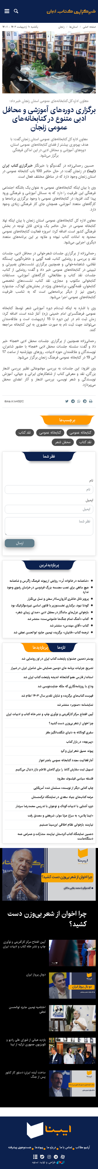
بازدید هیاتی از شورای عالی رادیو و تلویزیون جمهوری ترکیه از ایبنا (26, 1042)
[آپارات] (63, 1157)
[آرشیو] (35, 1157)
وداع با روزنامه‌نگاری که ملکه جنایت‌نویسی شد (65, 686)
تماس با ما (66, 1147)
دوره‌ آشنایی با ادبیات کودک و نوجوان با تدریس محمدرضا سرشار (54, 806)
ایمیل (89, 500)
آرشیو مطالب (83, 1147)
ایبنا (71, 15)
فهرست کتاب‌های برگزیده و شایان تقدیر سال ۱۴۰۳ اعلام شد (57, 695)
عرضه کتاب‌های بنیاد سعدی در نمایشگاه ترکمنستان (62, 797)
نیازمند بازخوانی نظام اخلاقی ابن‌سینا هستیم (66, 824)
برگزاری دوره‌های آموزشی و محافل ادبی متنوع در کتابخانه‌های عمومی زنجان (49, 119)
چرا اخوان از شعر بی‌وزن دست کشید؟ (71, 723)
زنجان (61, 27)
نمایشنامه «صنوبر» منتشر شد (75, 704)
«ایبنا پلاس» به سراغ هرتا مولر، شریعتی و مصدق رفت (60, 815)
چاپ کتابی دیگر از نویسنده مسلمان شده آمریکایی (63, 787)
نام (91, 480)
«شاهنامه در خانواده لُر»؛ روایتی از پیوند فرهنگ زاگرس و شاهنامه (49, 580)
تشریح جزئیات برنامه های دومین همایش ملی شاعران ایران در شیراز (52, 668)
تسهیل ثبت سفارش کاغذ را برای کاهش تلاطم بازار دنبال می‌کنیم (54, 769)
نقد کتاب (25, 432)
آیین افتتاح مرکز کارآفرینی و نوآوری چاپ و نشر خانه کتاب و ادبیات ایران (49, 714)
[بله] (42, 1157)
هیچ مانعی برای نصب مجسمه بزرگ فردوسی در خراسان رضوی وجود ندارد (48, 590)
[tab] (61, 647)
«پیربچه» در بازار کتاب (79, 741)
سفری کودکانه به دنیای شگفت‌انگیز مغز (69, 732)
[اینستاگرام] (49, 1157)
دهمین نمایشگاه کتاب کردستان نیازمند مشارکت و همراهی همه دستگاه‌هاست (55, 836)
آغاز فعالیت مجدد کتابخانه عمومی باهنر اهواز (66, 760)
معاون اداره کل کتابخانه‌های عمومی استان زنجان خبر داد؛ (49, 101)
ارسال (19, 543)
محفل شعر (63, 442)
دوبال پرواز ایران (36, 974)
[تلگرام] (56, 1157)
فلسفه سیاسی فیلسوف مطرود (75, 778)
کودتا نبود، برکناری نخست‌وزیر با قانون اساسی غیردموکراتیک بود (50, 605)
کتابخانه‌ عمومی (50, 432)
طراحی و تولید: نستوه (43, 1162)
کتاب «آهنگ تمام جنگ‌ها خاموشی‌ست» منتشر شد (58, 618)
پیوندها (39, 1147)
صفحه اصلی (89, 27)
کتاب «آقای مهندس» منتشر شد (69, 625)
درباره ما (51, 1147)
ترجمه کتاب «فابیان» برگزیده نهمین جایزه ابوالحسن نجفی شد (51, 632)
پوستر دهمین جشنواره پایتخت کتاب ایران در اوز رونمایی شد (57, 658)
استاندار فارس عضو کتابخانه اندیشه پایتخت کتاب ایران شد (58, 677)
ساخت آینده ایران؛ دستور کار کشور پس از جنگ (25, 1074)
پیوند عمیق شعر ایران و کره (77, 750)
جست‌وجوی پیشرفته (19, 1147)
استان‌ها (73, 27)
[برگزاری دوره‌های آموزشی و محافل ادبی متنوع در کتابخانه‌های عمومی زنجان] (49, 62)
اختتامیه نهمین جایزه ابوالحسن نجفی (27, 1009)
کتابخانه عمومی (80, 432)
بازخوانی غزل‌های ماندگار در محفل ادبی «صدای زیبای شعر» (52, 612)
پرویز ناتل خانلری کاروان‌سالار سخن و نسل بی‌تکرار (58, 598)
